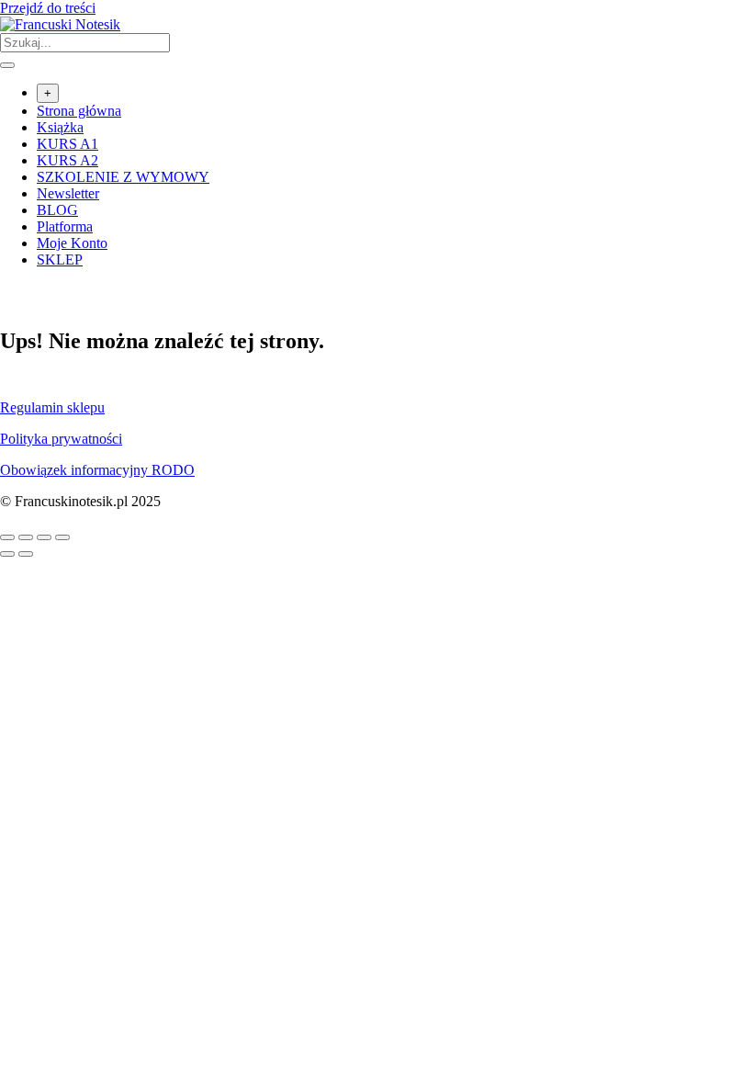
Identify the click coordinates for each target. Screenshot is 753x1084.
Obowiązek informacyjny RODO (97, 470)
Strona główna (79, 111)
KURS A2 (67, 160)
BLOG (57, 210)
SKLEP (60, 259)
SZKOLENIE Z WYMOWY (123, 177)
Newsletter (68, 193)
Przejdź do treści (48, 8)
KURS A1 (67, 144)
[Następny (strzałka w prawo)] (25, 554)
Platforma (65, 226)
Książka (60, 127)
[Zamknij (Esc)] (62, 537)
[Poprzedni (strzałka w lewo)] (7, 554)
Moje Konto (72, 243)
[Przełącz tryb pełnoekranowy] (25, 537)
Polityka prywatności (61, 438)
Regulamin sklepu (52, 407)
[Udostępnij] (44, 537)
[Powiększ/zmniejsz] (7, 537)
